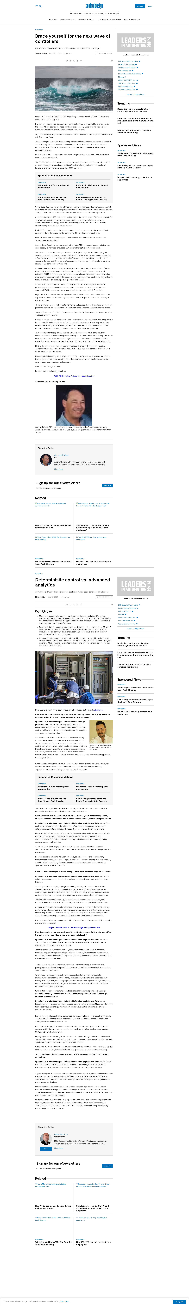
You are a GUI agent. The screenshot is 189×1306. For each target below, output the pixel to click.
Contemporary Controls (127, 67)
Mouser (121, 77)
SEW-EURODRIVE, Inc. (127, 80)
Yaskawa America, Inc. (126, 90)
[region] (94, 1302)
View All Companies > (135, 94)
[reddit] (77, 61)
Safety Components (86, 19)
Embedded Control (67, 19)
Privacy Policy (64, 1301)
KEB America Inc (124, 71)
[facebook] (67, 61)
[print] (112, 61)
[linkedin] (70, 61)
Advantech (98, 710)
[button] (36, 6)
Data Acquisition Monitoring (109, 19)
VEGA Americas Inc (125, 86)
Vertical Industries (132, 19)
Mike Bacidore (40, 597)
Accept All (179, 1302)
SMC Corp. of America (126, 83)
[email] (81, 61)
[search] (40, 6)
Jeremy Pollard (41, 53)
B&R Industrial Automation (128, 61)
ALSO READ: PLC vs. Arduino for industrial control (74, 376)
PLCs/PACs (53, 19)
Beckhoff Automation (126, 64)
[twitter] (74, 61)
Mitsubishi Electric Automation (129, 74)
